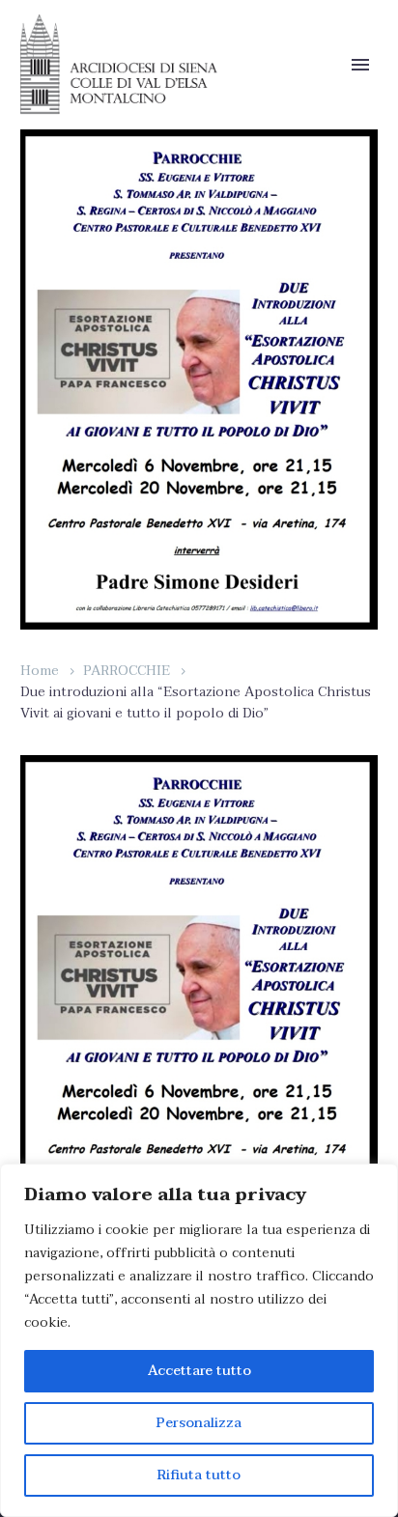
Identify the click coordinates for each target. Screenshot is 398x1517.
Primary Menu (360, 64)
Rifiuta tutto (199, 1475)
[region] (199, 1340)
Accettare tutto (199, 1371)
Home (39, 671)
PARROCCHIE (126, 671)
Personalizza (199, 1423)
